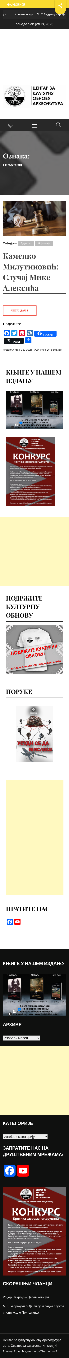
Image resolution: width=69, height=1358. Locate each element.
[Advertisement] (34, 60)
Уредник (56, 349)
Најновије (44, 243)
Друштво (26, 243)
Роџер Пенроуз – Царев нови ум (26, 1297)
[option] (34, 734)
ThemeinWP (48, 1351)
